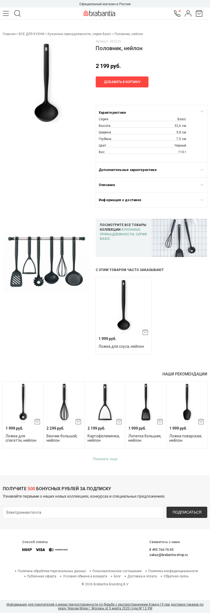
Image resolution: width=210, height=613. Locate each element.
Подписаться (187, 512)
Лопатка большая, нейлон (144, 438)
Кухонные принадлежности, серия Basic (79, 34)
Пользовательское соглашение (117, 571)
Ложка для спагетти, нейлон (20, 438)
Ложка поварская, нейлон (185, 438)
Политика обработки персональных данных (52, 571)
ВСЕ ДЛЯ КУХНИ (31, 34)
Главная (9, 34)
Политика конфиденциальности (173, 571)
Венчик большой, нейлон (61, 438)
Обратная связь (176, 576)
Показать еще (105, 459)
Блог (117, 576)
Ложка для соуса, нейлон (121, 346)
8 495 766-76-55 (161, 550)
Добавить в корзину (122, 82)
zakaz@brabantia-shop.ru (168, 555)
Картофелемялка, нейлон (104, 438)
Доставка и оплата (142, 576)
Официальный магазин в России (105, 4)
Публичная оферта (41, 576)
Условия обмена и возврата (85, 576)
